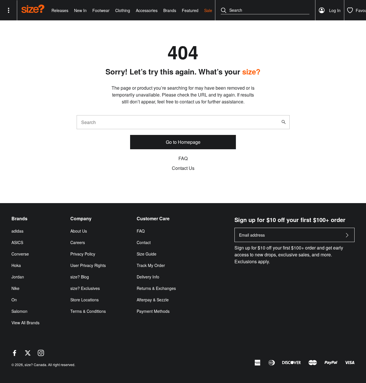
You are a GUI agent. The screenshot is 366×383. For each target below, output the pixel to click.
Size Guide (146, 254)
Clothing (122, 10)
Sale (208, 10)
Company (81, 218)
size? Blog (79, 277)
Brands (169, 10)
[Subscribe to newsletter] (347, 237)
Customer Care (153, 218)
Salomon (19, 311)
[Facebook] (14, 354)
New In (80, 10)
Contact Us (183, 168)
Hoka (16, 265)
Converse (20, 254)
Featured (190, 10)
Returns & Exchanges (156, 288)
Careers (77, 242)
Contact (144, 242)
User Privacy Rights (88, 265)
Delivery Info (148, 277)
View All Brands (25, 322)
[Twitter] (28, 354)
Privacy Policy (82, 254)
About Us (78, 231)
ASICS (17, 242)
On (14, 300)
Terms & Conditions (88, 311)
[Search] (285, 122)
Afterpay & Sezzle (153, 300)
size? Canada (35, 364)
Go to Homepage (183, 142)
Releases (59, 10)
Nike (15, 288)
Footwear (101, 10)
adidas (17, 231)
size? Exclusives (85, 288)
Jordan (17, 277)
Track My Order (151, 265)
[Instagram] (41, 354)
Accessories (147, 10)
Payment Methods (153, 311)
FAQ (183, 158)
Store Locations (84, 300)
